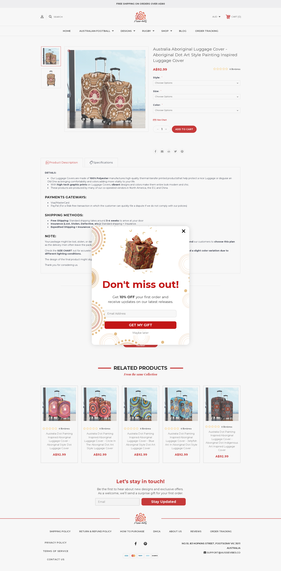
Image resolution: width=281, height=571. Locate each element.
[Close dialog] (183, 231)
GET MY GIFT (140, 325)
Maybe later (141, 332)
